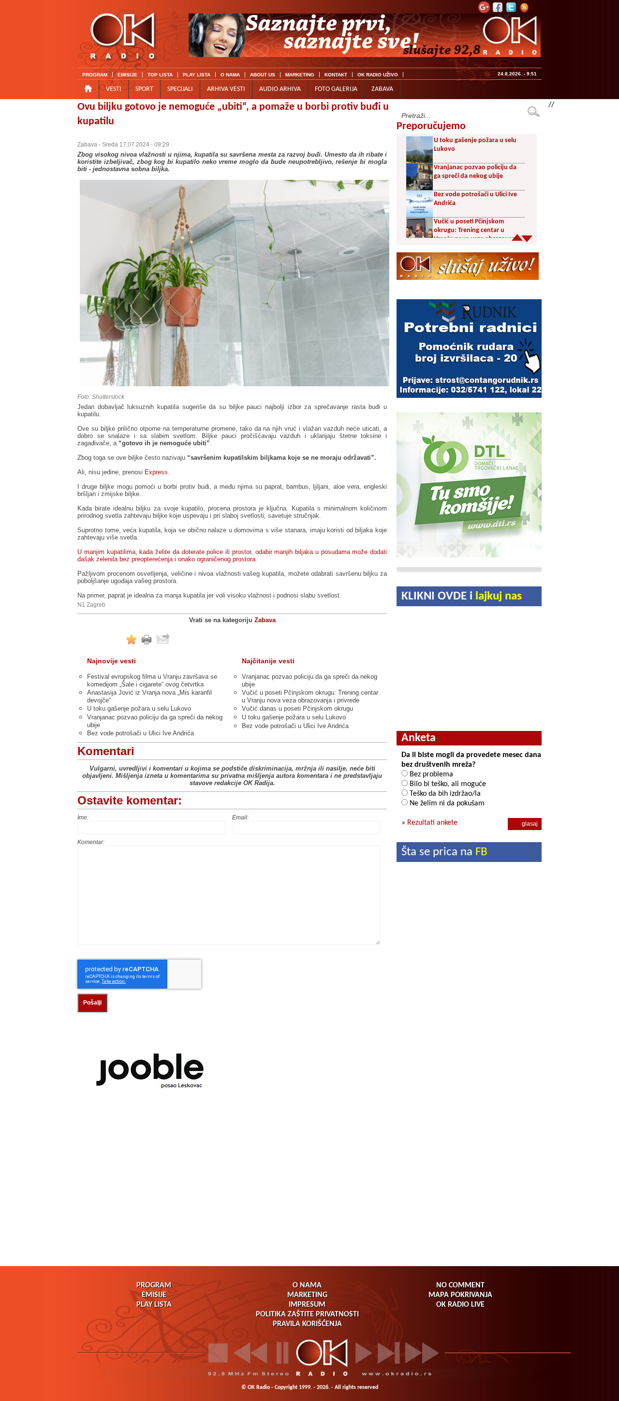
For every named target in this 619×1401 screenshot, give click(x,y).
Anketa (418, 738)
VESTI (113, 89)
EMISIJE (127, 74)
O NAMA (230, 74)
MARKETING (299, 74)
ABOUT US (262, 74)
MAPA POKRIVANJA (460, 1295)
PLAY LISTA (196, 74)
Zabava (87, 144)
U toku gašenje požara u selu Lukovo (139, 708)
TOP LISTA (160, 74)
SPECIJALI (180, 89)
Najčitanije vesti (268, 661)
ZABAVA (382, 89)
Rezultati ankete (432, 823)
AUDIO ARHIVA (280, 89)
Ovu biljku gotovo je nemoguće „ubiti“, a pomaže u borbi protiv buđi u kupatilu (233, 114)
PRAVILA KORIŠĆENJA (307, 1324)
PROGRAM (94, 74)
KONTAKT (335, 74)
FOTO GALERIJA (336, 89)
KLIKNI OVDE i (461, 596)
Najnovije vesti (111, 661)
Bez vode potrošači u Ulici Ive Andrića (140, 733)
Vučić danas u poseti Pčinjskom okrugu (297, 708)
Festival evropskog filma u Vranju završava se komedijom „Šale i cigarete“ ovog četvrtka (152, 680)
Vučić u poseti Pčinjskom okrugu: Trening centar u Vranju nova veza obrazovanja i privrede (310, 696)
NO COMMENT (460, 1285)
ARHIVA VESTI (226, 89)
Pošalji (92, 1002)
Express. (157, 472)
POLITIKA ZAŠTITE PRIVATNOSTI (307, 1314)
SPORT (144, 89)
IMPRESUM (307, 1305)
